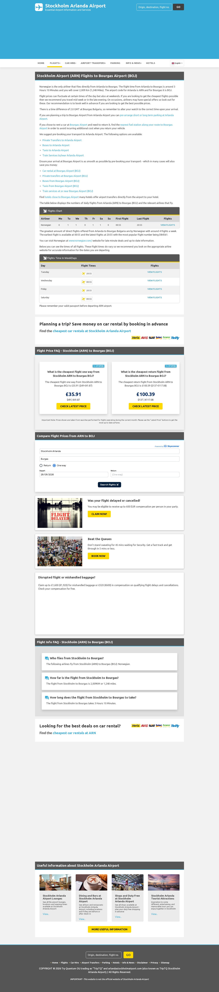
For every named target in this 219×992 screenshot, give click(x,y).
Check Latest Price (73, 406)
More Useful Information (109, 929)
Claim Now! (99, 514)
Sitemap (165, 962)
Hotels (150, 63)
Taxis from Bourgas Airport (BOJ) (60, 186)
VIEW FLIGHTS (168, 225)
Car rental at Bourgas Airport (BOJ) (61, 171)
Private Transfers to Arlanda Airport (61, 140)
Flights (54, 63)
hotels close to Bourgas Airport (62, 197)
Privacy (154, 962)
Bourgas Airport (78, 124)
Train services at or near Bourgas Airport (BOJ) (67, 191)
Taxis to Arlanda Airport (55, 150)
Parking (115, 63)
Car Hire (70, 63)
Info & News (133, 63)
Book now (98, 555)
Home (41, 63)
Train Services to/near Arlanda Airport (63, 155)
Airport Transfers (93, 63)
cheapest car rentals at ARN (74, 733)
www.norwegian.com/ (80, 240)
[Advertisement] (109, 33)
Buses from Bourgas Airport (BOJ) (60, 181)
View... (46, 914)
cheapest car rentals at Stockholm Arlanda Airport (92, 331)
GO (178, 7)
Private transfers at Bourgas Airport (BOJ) (65, 176)
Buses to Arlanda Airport (55, 145)
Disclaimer (142, 962)
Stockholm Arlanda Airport (75, 7)
